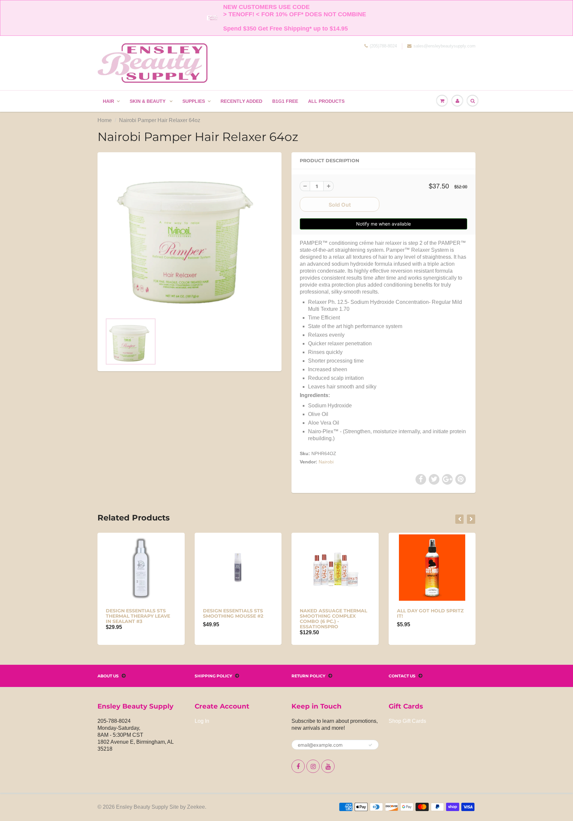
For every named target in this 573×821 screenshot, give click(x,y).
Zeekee (196, 807)
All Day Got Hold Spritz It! (430, 613)
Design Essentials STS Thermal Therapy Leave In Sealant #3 (138, 616)
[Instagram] (313, 766)
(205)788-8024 (383, 45)
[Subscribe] (370, 745)
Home (104, 120)
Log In (202, 721)
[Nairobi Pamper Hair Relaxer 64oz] (189, 236)
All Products (326, 101)
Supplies (193, 101)
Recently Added (241, 101)
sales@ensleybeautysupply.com (445, 45)
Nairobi (326, 461)
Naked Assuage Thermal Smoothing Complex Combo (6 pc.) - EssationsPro (333, 619)
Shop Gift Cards (407, 721)
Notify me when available (383, 224)
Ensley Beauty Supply (142, 807)
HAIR (108, 101)
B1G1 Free (285, 101)
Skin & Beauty (148, 101)
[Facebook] (298, 766)
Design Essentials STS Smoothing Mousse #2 (233, 613)
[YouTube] (328, 766)
